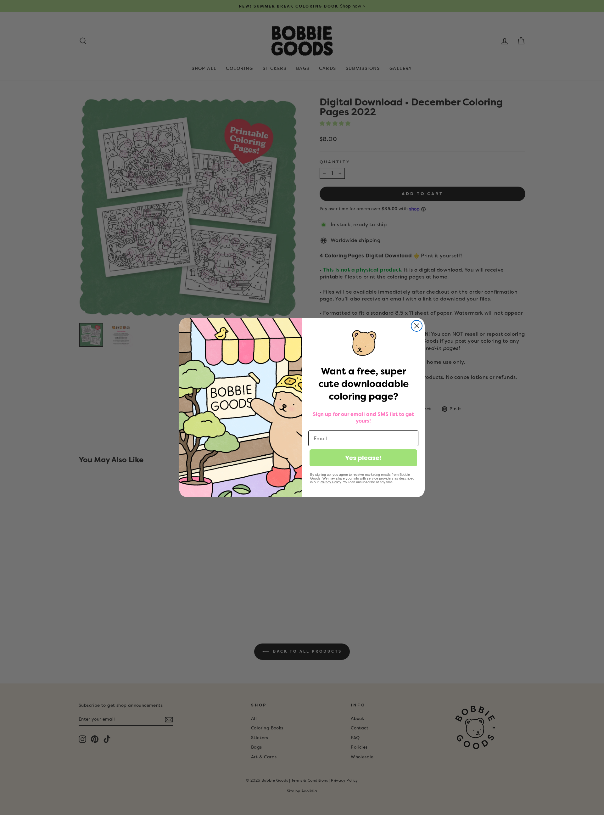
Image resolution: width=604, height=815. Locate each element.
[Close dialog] (416, 325)
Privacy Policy (330, 482)
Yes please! (363, 457)
